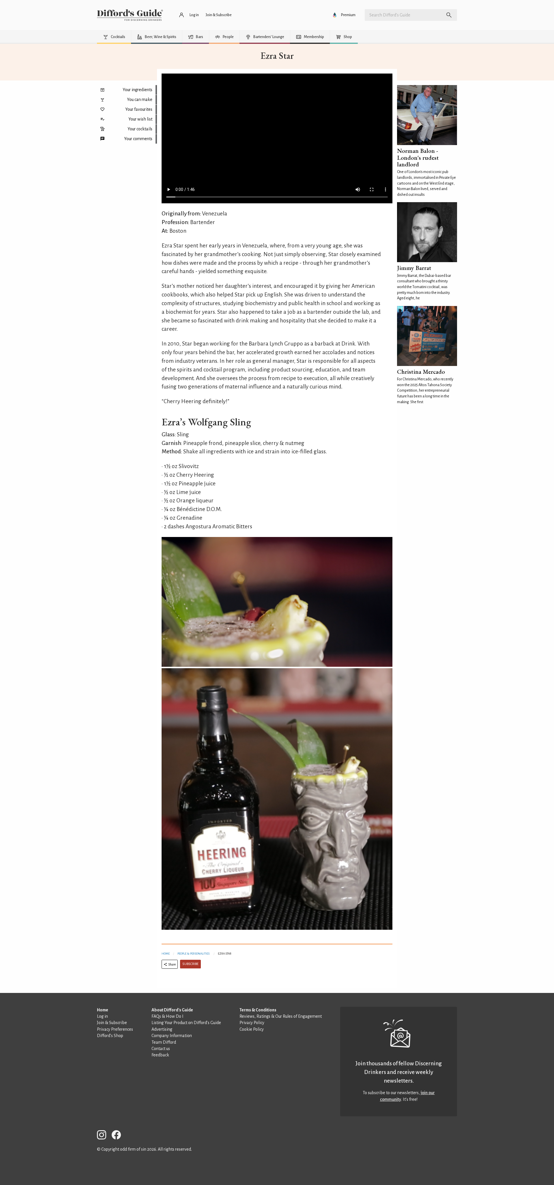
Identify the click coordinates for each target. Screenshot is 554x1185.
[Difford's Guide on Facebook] (119, 1135)
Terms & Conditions (257, 1010)
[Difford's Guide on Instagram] (104, 1135)
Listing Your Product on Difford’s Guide (186, 1022)
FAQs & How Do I (167, 1016)
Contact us (160, 1048)
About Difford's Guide (172, 1010)
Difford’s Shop (110, 1035)
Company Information (171, 1035)
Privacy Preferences (115, 1029)
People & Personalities (193, 953)
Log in (102, 1016)
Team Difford (163, 1042)
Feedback (160, 1055)
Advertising (161, 1029)
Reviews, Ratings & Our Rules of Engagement (280, 1016)
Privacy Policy (251, 1022)
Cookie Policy (251, 1029)
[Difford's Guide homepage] (130, 15)
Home (166, 953)
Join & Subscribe (112, 1022)
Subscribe (190, 964)
